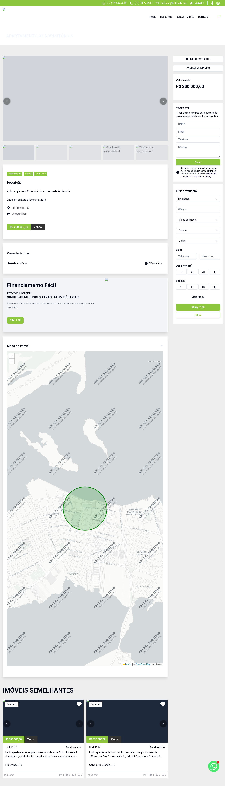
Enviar (198, 162)
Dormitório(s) (184, 265)
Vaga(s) (180, 280)
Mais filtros (198, 296)
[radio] (181, 271)
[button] (6, 101)
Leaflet (128, 664)
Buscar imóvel (185, 17)
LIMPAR (198, 315)
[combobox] (198, 199)
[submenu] (219, 17)
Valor (179, 249)
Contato (203, 17)
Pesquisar (198, 307)
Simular (15, 320)
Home (153, 17)
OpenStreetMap (142, 664)
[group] (198, 271)
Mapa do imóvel (18, 346)
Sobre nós (166, 17)
